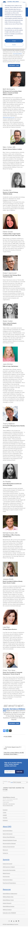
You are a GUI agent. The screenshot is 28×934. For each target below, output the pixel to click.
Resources (7, 889)
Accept (14, 40)
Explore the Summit (7, 863)
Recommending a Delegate (9, 843)
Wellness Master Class (8, 896)
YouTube (5, 817)
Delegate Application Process (10, 840)
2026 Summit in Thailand (9, 867)
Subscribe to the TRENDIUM (9, 912)
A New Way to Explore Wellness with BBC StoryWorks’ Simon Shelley (14, 753)
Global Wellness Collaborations (10, 893)
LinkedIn (5, 815)
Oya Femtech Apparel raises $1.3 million (12, 747)
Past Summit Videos (7, 879)
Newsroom (5, 850)
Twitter (4, 812)
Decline (14, 44)
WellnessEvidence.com (9, 117)
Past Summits (6, 876)
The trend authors (17, 53)
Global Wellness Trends (8, 900)
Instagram (5, 820)
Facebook (5, 810)
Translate (12, 782)
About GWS (7, 826)
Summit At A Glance (7, 830)
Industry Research (7, 903)
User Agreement (11, 803)
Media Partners (6, 873)
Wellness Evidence (7, 909)
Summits (6, 860)
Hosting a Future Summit (9, 846)
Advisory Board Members (9, 837)
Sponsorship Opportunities (9, 870)
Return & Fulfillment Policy (8, 805)
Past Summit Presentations (9, 883)
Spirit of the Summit (7, 833)
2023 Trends (8, 736)
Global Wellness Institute (8, 906)
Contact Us (5, 853)
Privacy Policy (5, 803)
